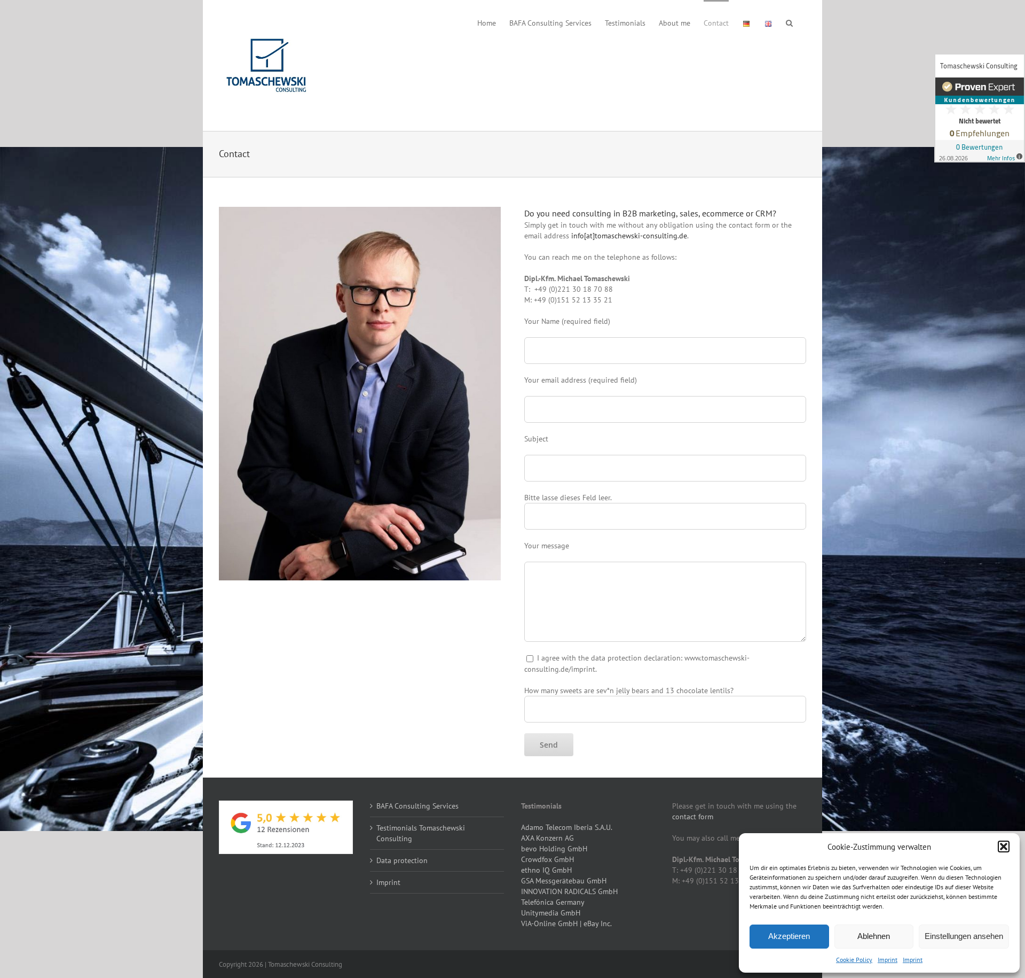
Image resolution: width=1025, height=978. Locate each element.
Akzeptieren (789, 936)
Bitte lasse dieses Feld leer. (568, 497)
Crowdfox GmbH (547, 859)
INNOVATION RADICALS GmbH (569, 891)
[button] (1003, 846)
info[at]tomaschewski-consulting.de (629, 235)
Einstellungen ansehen (964, 936)
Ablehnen (873, 936)
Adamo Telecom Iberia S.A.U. (566, 827)
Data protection (402, 860)
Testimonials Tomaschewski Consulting (420, 833)
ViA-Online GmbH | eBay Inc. (566, 923)
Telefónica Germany (553, 902)
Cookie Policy (854, 960)
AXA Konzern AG (547, 838)
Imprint (887, 960)
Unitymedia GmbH (550, 913)
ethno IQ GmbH (546, 870)
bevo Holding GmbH (554, 848)
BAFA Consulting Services (417, 806)
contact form (692, 816)
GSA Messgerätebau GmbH (563, 881)
